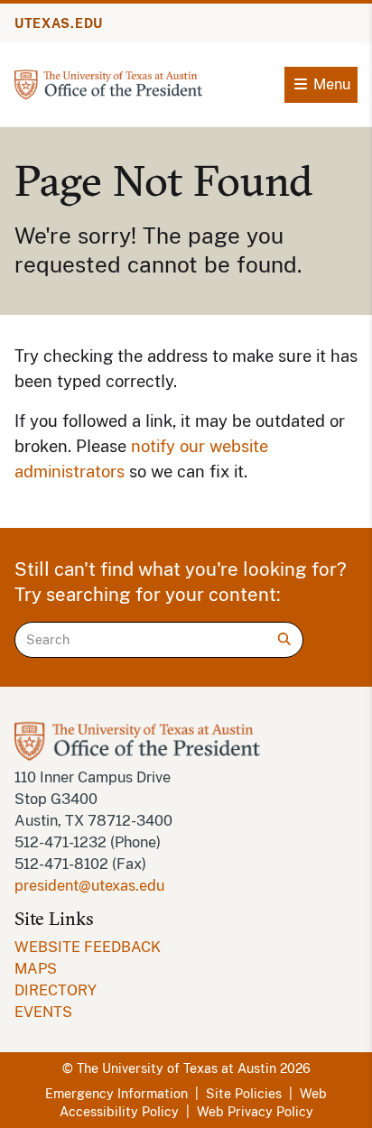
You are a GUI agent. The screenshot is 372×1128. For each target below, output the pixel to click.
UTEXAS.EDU (58, 23)
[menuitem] (186, 947)
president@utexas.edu (89, 885)
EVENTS (43, 1012)
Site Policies (244, 1093)
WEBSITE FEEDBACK (87, 947)
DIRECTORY (55, 990)
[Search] (284, 639)
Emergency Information (116, 1093)
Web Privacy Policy (255, 1112)
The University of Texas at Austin (176, 1068)
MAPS (35, 968)
